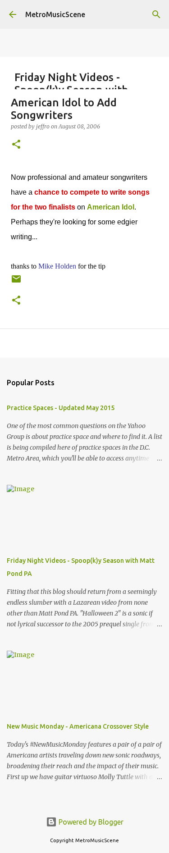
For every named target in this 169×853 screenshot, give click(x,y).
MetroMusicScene (55, 14)
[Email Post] (16, 282)
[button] (16, 145)
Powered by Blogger (90, 822)
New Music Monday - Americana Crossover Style (78, 726)
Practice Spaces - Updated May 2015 (60, 407)
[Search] (156, 14)
